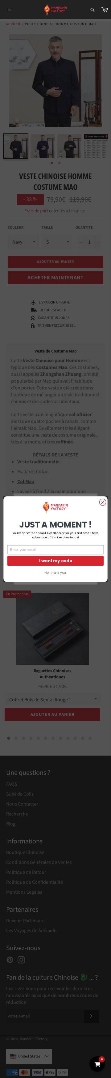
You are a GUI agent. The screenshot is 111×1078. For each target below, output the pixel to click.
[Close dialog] (102, 502)
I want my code (55, 561)
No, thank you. (55, 572)
